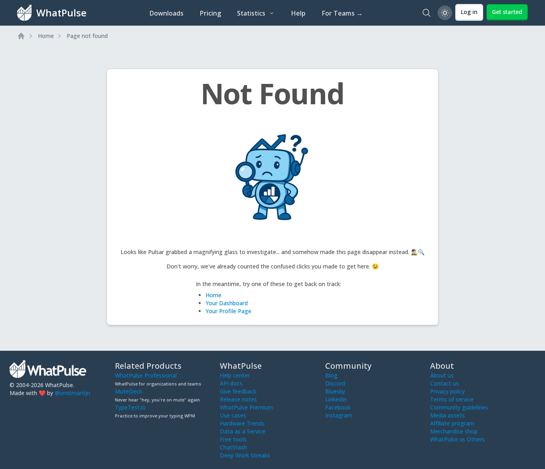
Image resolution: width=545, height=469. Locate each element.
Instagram (338, 415)
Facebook (338, 407)
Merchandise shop (454, 431)
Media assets (447, 415)
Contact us (444, 383)
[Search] (426, 13)
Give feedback (238, 391)
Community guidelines (459, 407)
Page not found (87, 36)
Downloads (166, 13)
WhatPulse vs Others (457, 439)
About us (442, 375)
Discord (335, 383)
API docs (231, 383)
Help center (235, 375)
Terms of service (452, 399)
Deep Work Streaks (245, 455)
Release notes (238, 399)
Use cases (233, 415)
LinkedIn (336, 399)
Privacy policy (447, 391)
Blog (331, 375)
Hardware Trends (242, 423)
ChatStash (233, 447)
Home (46, 36)
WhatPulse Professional (146, 375)
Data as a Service (242, 431)
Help (298, 13)
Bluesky (335, 391)
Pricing (210, 13)
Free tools (233, 439)
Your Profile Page (228, 311)
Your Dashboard (226, 303)
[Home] (21, 36)
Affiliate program (452, 423)
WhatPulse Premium (246, 407)
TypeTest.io (130, 407)
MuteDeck (128, 391)
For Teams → (342, 13)
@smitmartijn (72, 393)
